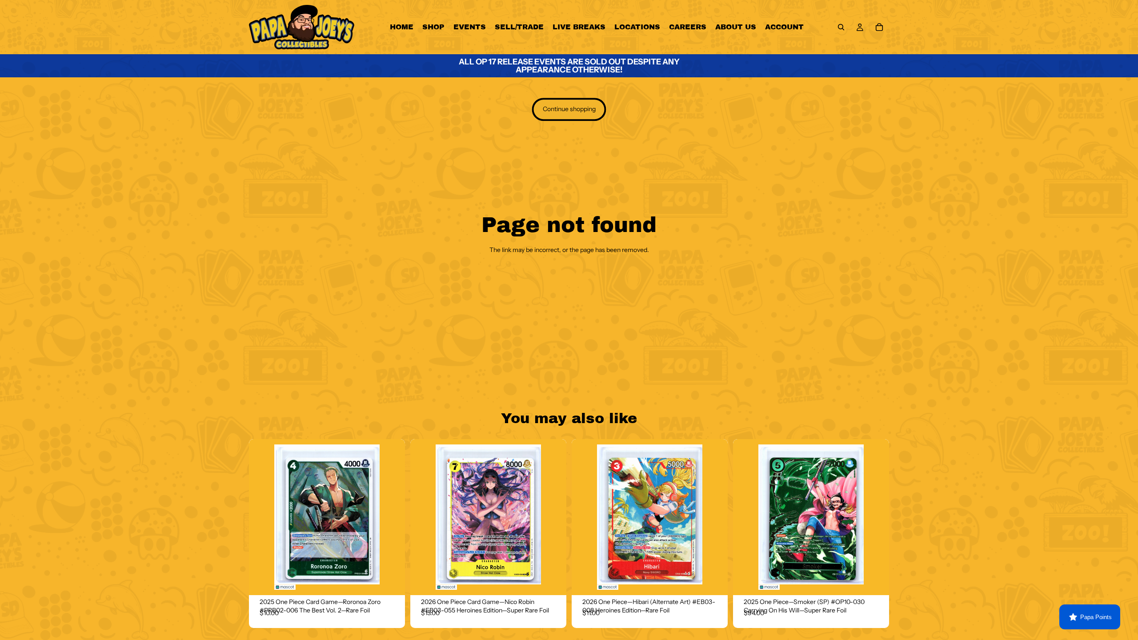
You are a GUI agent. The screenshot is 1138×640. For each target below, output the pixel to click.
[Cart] (879, 27)
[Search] (841, 27)
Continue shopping (569, 109)
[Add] (391, 581)
